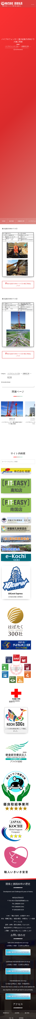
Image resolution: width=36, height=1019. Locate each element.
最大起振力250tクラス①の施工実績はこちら (19, 284)
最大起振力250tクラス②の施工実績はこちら (19, 354)
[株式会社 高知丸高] (12, 3)
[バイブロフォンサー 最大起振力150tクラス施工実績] (12, 408)
